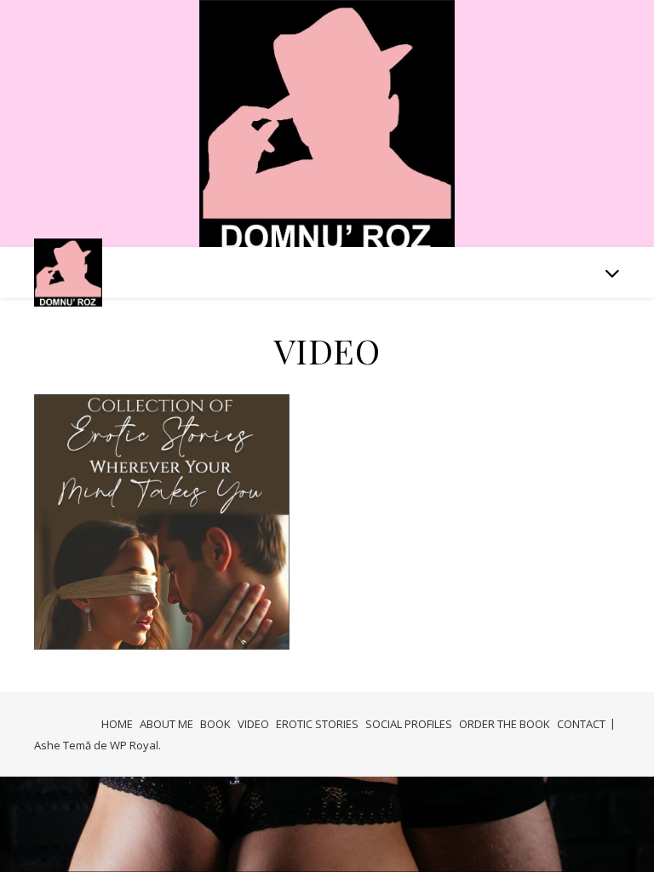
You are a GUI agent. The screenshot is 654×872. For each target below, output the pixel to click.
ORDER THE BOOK (504, 723)
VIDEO (253, 723)
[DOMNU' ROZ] (327, 127)
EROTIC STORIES (317, 723)
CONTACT (581, 723)
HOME (117, 723)
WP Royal (134, 745)
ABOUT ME (166, 723)
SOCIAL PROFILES (408, 723)
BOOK (215, 723)
